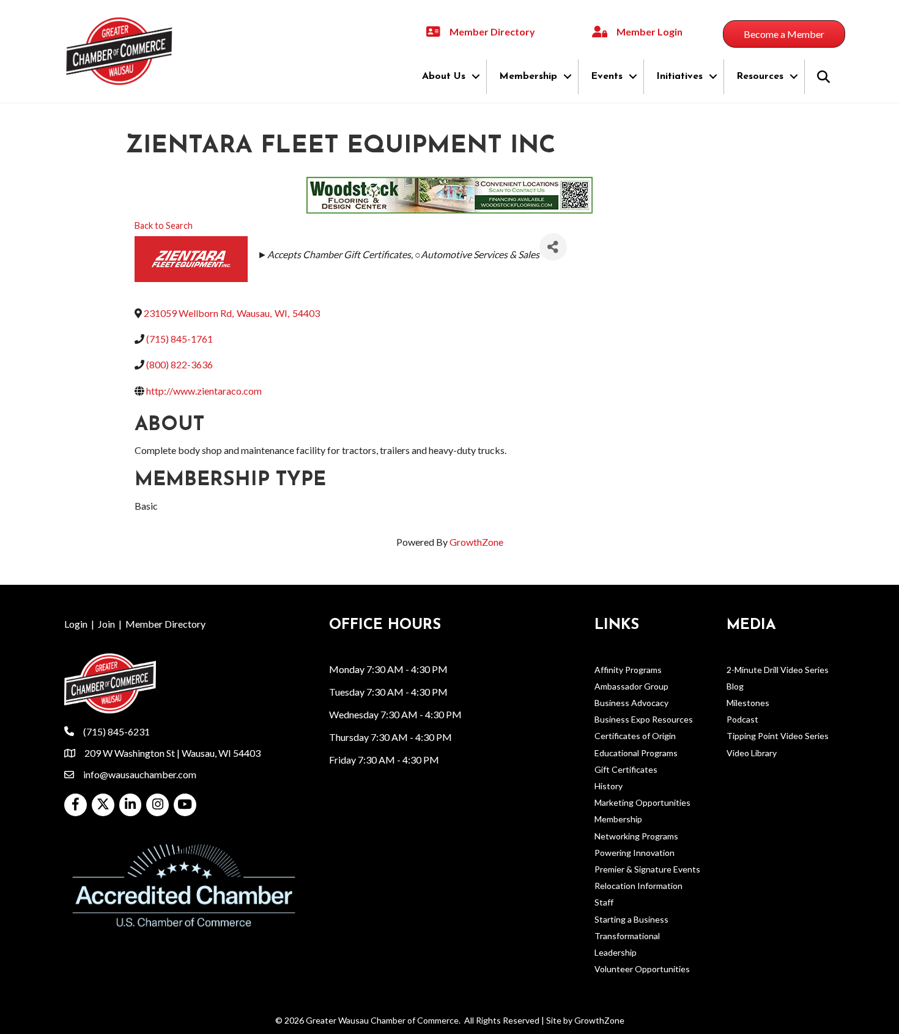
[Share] (553, 247)
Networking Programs (636, 836)
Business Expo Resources (643, 719)
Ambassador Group (631, 686)
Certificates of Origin (635, 736)
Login (75, 624)
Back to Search (164, 225)
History (608, 786)
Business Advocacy (631, 702)
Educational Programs (636, 753)
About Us (443, 76)
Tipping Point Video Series (778, 736)
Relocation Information (638, 885)
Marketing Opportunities (642, 802)
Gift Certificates (625, 769)
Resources (759, 76)
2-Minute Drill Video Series (778, 669)
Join (106, 624)
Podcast (742, 719)
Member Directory (165, 624)
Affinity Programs (628, 669)
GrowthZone (476, 542)
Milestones (748, 702)
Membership (528, 76)
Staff (603, 902)
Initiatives (679, 76)
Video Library (752, 753)
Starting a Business (631, 919)
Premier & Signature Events (647, 869)
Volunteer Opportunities (642, 969)
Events (607, 76)
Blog (735, 686)
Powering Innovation (634, 852)
